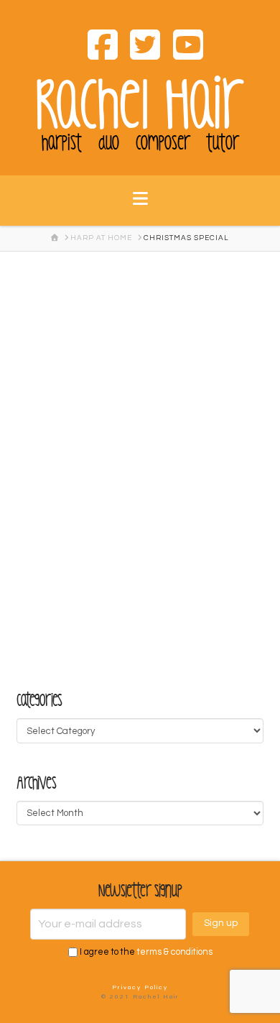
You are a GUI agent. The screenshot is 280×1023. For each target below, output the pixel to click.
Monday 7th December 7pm (116, 309)
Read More (71, 595)
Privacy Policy (140, 987)
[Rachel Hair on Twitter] (140, 47)
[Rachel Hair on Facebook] (97, 47)
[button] (140, 208)
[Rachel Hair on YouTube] (182, 47)
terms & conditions (175, 952)
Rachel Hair (140, 105)
